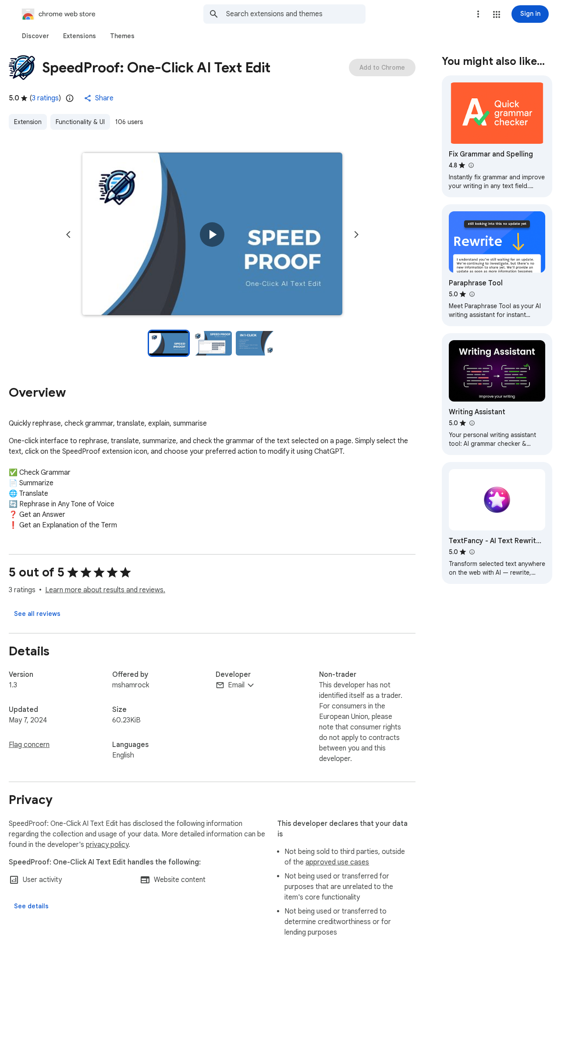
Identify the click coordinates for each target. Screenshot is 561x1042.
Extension (28, 122)
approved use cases (337, 862)
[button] (496, 14)
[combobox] (296, 14)
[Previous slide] (68, 234)
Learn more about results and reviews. (105, 590)
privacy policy (107, 844)
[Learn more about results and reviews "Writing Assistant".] (471, 423)
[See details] (31, 906)
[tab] (35, 36)
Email (236, 685)
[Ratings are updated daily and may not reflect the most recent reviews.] (69, 98)
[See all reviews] (37, 613)
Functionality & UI (80, 122)
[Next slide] (356, 234)
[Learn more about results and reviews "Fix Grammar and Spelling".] (470, 165)
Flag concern (29, 744)
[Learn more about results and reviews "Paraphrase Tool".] (471, 294)
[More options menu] (478, 14)
